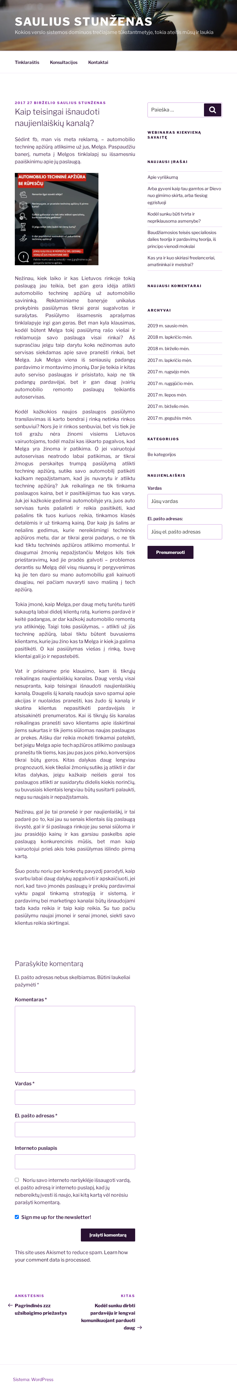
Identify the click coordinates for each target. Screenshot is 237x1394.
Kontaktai (98, 62)
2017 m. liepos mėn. (167, 394)
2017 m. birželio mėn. (168, 406)
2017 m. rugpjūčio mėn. (170, 383)
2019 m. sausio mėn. (168, 325)
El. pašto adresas (36, 1116)
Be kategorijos (162, 454)
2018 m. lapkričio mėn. (170, 337)
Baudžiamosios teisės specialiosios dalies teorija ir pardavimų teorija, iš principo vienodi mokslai (182, 239)
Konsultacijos (63, 62)
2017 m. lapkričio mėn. (170, 360)
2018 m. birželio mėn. (168, 348)
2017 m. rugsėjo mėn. (169, 371)
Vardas (25, 1083)
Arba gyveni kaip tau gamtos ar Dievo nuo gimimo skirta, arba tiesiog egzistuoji (184, 195)
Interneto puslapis (36, 1148)
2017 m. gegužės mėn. (170, 418)
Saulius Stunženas (84, 21)
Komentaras (31, 1000)
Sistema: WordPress (33, 1379)
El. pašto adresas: (165, 518)
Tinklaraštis (27, 62)
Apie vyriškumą (163, 177)
